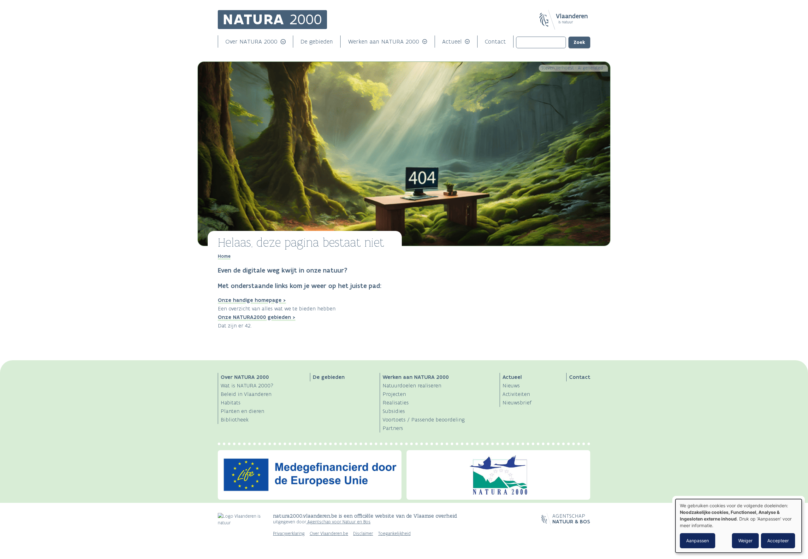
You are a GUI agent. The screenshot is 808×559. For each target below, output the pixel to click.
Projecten (394, 394)
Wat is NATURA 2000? (247, 385)
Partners (393, 428)
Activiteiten (516, 394)
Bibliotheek (235, 419)
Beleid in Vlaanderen (246, 394)
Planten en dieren (242, 411)
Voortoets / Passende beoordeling (424, 419)
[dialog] (738, 526)
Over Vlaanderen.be (329, 533)
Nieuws (511, 385)
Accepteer (778, 540)
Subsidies (394, 411)
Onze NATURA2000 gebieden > (256, 317)
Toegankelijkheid (394, 533)
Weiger (745, 540)
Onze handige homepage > (252, 300)
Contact (495, 41)
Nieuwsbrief (517, 402)
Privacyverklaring (289, 533)
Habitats (231, 402)
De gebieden (316, 41)
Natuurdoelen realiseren (412, 385)
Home (224, 256)
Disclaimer (363, 533)
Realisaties (396, 402)
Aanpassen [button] (697, 540)
